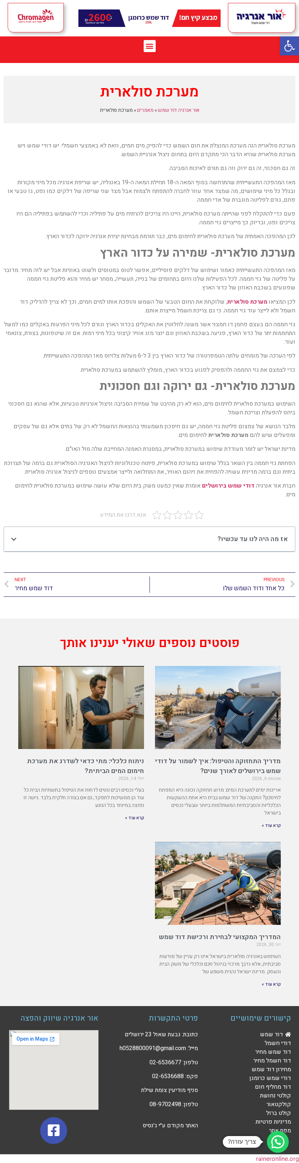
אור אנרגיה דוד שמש (178, 110)
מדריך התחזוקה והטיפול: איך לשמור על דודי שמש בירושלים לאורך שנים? (218, 766)
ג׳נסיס (150, 1125)
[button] (150, 46)
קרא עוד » (271, 825)
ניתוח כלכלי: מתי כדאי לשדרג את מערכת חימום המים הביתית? (85, 766)
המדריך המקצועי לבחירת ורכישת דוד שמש (220, 937)
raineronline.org (277, 1158)
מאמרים (145, 110)
